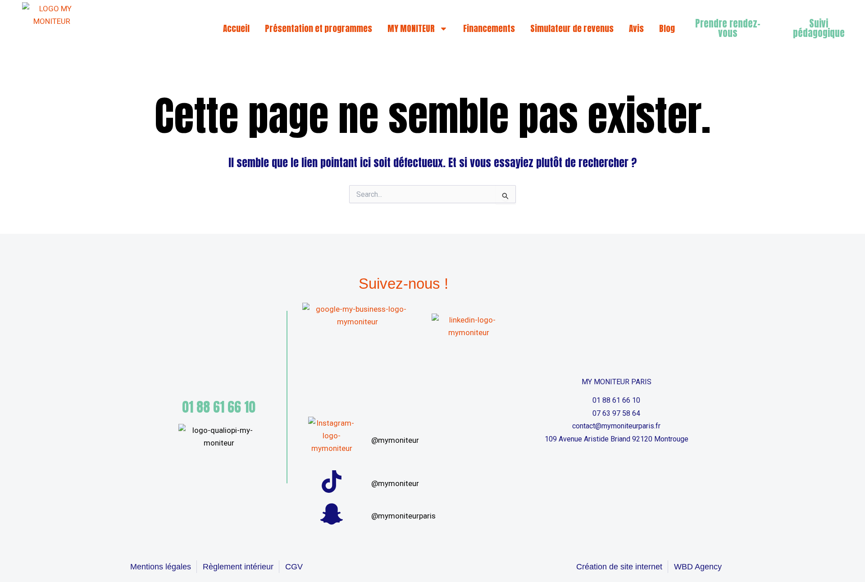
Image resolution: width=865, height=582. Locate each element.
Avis (636, 28)
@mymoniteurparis (403, 515)
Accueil (236, 28)
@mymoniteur (395, 440)
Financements (489, 28)
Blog (667, 28)
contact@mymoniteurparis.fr (616, 426)
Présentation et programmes (318, 28)
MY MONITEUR (411, 28)
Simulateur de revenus (572, 28)
